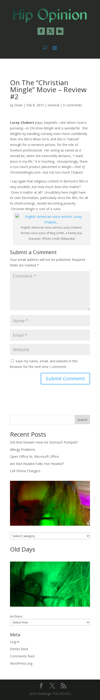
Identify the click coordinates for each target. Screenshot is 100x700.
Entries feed (19, 649)
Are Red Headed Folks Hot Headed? (37, 463)
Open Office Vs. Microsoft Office (34, 456)
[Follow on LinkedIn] (59, 31)
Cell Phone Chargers (25, 471)
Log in (14, 641)
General (53, 105)
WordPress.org (21, 663)
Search (82, 419)
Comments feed (22, 656)
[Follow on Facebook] (41, 31)
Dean (18, 105)
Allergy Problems (22, 449)
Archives (16, 616)
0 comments (72, 105)
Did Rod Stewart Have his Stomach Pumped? (44, 442)
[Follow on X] (50, 31)
